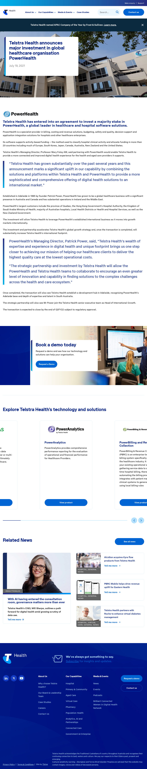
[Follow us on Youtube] (21, 678)
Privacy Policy (9, 764)
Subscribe (72, 661)
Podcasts (97, 695)
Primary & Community (76, 689)
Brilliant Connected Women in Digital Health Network (105, 704)
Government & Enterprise (78, 734)
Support (141, 3)
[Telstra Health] (10, 12)
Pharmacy (71, 707)
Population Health (75, 712)
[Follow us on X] (14, 678)
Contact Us (43, 713)
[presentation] (134, 520)
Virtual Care (71, 701)
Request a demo (131, 678)
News (96, 683)
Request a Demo (46, 364)
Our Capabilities (45, 12)
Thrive (45, 764)
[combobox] (109, 12)
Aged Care (71, 695)
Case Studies (83, 12)
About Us (29, 12)
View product (66, 502)
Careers (42, 708)
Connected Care (74, 728)
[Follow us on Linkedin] (6, 678)
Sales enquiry (130, 3)
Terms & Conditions (25, 764)
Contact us (133, 12)
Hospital (70, 683)
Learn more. (110, 24)
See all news (129, 541)
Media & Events (65, 12)
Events (96, 689)
